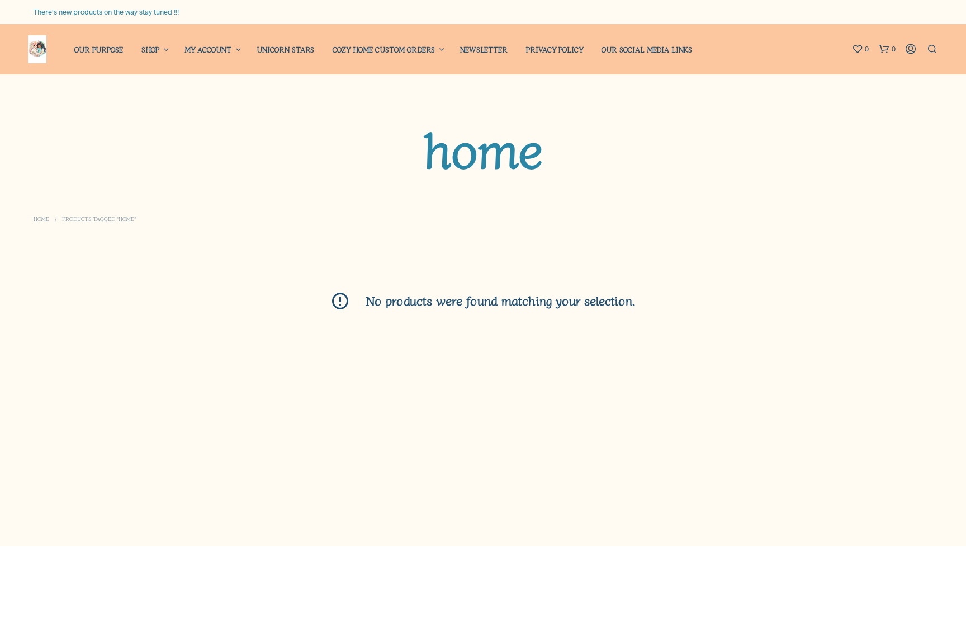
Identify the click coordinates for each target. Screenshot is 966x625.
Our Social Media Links (647, 49)
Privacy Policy (554, 49)
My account (207, 49)
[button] (860, 49)
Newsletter (484, 49)
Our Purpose (98, 49)
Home (41, 218)
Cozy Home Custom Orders (384, 49)
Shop (150, 49)
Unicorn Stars (285, 49)
